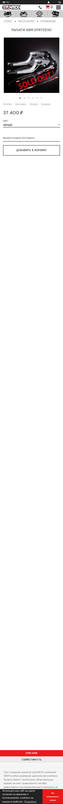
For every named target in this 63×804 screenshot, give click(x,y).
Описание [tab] (31, 753)
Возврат (46, 104)
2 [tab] (25, 98)
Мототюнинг (26, 21)
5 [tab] (37, 98)
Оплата (33, 104)
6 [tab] (42, 98)
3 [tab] (29, 98)
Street (8, 21)
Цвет (5, 121)
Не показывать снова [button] (53, 796)
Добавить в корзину (31, 150)
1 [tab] (20, 98)
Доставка (20, 104)
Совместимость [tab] (31, 760)
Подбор (7, 104)
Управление (48, 21)
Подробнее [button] (30, 801)
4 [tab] (33, 98)
